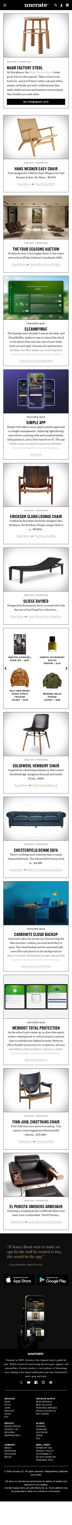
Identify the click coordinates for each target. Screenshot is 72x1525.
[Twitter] (21, 1382)
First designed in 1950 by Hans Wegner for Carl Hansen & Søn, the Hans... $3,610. (36, 175)
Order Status (12, 1426)
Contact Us (11, 1429)
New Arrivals (44, 1401)
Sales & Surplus (46, 1410)
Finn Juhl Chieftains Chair (36, 1122)
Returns (9, 1432)
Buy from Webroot (36, 1059)
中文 (38, 1438)
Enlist (8, 1456)
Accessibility (44, 1453)
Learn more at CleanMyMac (36, 360)
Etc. (6, 1416)
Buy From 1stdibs (45, 536)
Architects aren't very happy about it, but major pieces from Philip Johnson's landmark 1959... (36, 255)
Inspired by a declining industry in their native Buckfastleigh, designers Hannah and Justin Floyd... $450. (36, 774)
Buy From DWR (45, 184)
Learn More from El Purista (45, 1221)
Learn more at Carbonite (36, 966)
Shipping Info (12, 1435)
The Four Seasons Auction (36, 249)
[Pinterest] (50, 1382)
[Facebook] (36, 1382)
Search (55, 5)
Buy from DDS (45, 1141)
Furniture (24, 61)
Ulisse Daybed (36, 601)
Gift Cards (42, 1413)
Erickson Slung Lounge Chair (36, 516)
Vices (7, 1413)
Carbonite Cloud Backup (36, 934)
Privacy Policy (45, 1450)
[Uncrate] (36, 5)
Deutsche (42, 1432)
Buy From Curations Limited (45, 869)
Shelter (12, 61)
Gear (7, 1401)
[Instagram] (43, 1382)
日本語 (39, 1435)
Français (41, 1429)
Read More (24, 184)
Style (7, 1404)
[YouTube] (28, 1382)
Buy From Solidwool (44, 785)
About (8, 1447)
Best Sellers (44, 1404)
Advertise (10, 1450)
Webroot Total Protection (36, 1028)
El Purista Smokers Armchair (36, 1206)
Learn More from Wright (45, 264)
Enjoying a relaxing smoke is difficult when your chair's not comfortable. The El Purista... (36, 1213)
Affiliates (10, 1453)
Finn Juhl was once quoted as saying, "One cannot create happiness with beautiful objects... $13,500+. (36, 1130)
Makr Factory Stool (25, 68)
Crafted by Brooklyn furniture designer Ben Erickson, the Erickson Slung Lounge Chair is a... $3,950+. (36, 525)
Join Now (36, 454)
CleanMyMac (36, 329)
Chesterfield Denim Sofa (36, 850)
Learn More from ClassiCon (45, 616)
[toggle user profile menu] (61, 5)
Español (41, 1426)
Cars (7, 1407)
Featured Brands (46, 1407)
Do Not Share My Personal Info (46, 1458)
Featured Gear (36, 323)
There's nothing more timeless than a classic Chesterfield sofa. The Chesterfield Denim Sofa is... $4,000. (36, 859)
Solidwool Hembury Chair (36, 765)
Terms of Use (44, 1447)
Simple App (36, 422)
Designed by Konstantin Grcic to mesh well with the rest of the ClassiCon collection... (36, 607)
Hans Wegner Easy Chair (36, 169)
